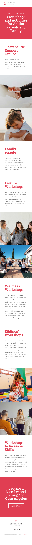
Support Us (16, 506)
